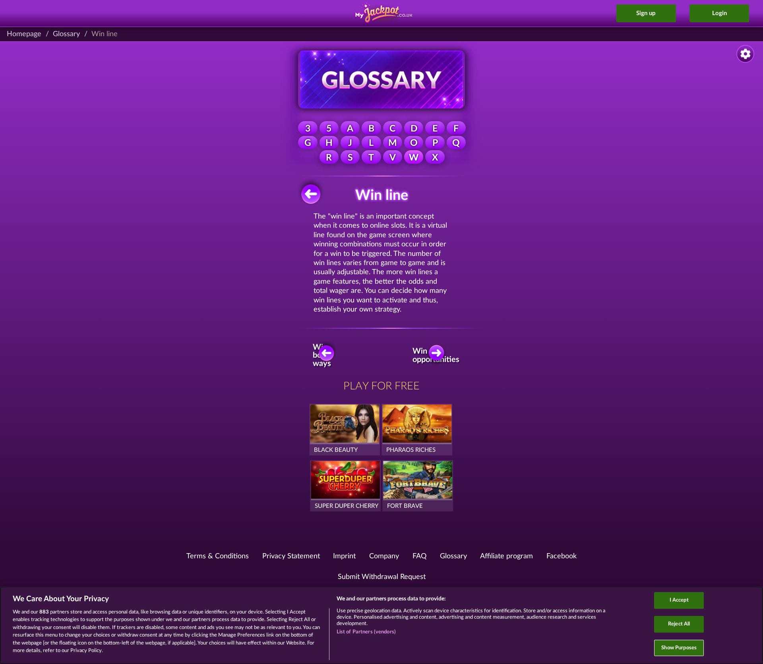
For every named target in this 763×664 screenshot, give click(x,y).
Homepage (24, 34)
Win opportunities (438, 355)
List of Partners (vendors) (366, 632)
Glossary (66, 34)
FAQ (419, 556)
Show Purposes (679, 647)
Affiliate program (506, 556)
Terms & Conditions (217, 556)
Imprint (344, 556)
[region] (381, 625)
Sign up (646, 13)
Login (719, 13)
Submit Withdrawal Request (382, 577)
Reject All (679, 624)
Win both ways (322, 355)
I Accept (679, 600)
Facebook (561, 556)
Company (384, 556)
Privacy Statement (291, 556)
